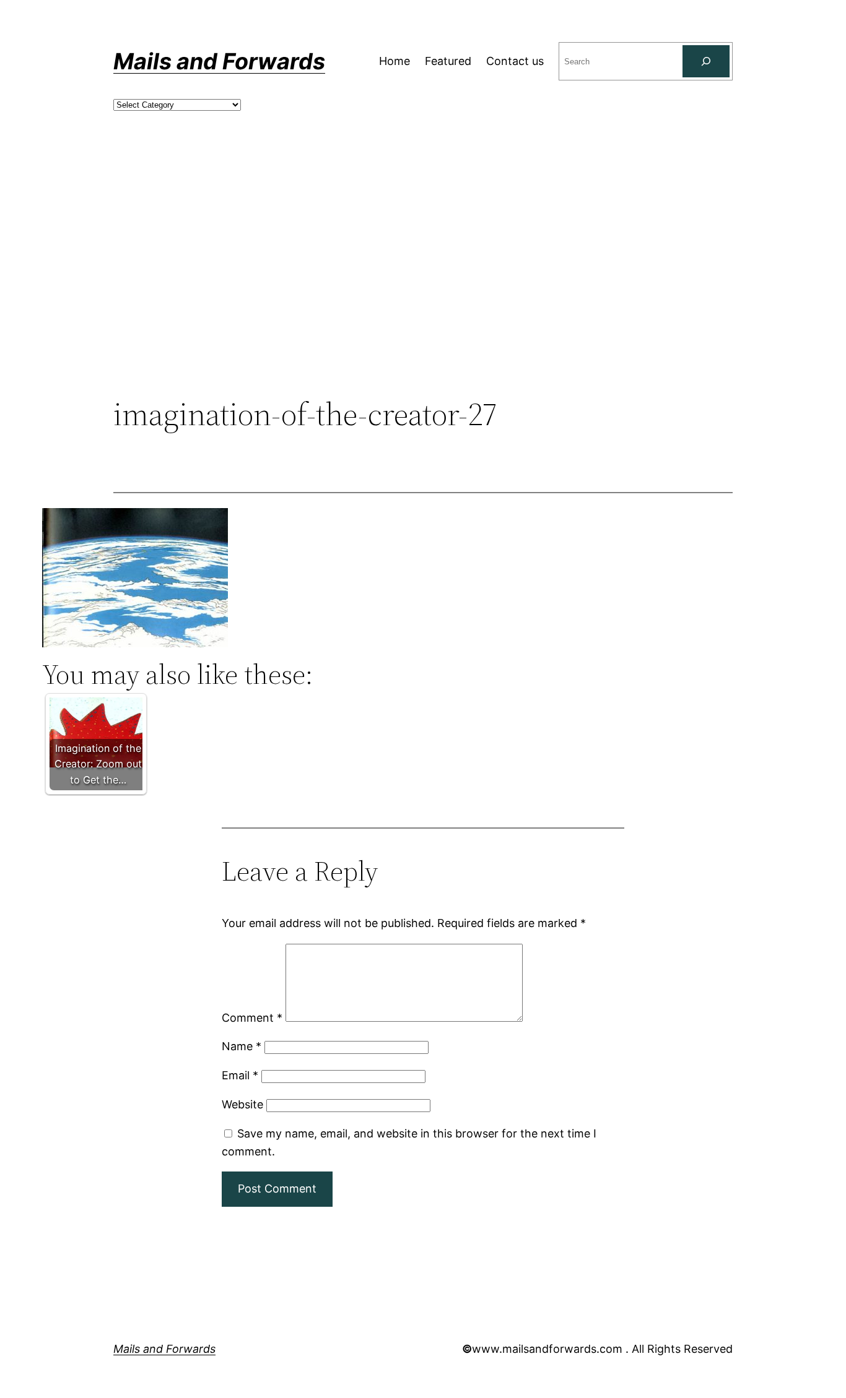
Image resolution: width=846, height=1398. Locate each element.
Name (241, 1046)
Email (240, 1075)
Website (242, 1104)
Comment (252, 1017)
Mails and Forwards (219, 61)
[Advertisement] (423, 294)
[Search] (706, 61)
